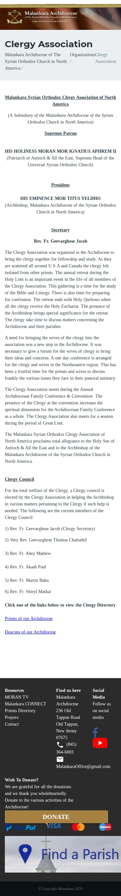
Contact (12, 724)
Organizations (82, 54)
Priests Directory (20, 710)
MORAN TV (17, 697)
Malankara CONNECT (25, 704)
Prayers (11, 717)
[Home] (51, 17)
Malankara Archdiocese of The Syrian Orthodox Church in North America (36, 61)
